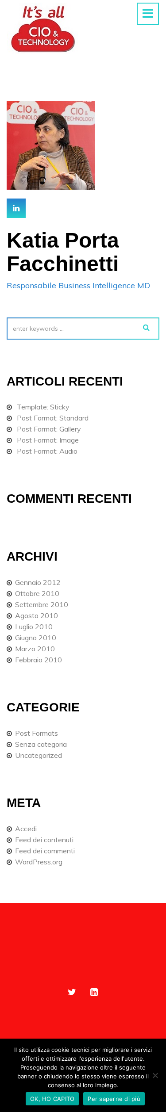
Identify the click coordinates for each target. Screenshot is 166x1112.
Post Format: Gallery (49, 428)
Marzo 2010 (35, 648)
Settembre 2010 (41, 604)
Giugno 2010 (35, 637)
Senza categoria (41, 744)
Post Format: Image (48, 440)
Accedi (26, 828)
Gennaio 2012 (38, 582)
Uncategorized (38, 755)
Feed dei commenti (45, 850)
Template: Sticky (43, 406)
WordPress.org (38, 861)
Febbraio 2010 (38, 659)
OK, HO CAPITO (52, 1098)
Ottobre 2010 (37, 593)
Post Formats (36, 733)
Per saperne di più (114, 1098)
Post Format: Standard (53, 417)
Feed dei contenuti (44, 839)
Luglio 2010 (34, 626)
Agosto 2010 (36, 615)
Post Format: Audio (47, 451)
